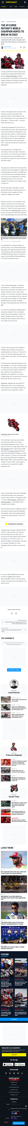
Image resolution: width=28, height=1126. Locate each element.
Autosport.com (14, 1089)
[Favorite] (20, 47)
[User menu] (24, 2)
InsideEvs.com (14, 1082)
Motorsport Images (16, 241)
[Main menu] (3, 2)
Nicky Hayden (5, 449)
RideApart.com (14, 1094)
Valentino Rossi (15, 210)
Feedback (14, 1101)
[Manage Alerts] (16, 613)
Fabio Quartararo (6, 502)
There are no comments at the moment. (14, 643)
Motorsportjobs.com (14, 1087)
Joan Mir (19, 500)
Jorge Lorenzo (13, 451)
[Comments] (24, 47)
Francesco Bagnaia (11, 76)
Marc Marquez (12, 500)
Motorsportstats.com (14, 1092)
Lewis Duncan (7, 46)
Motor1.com (14, 1084)
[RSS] (22, 1073)
